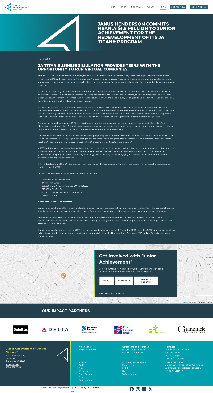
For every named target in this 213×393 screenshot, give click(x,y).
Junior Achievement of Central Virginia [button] (184, 365)
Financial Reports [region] (173, 355)
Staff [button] (81, 365)
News (163, 7)
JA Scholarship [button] (129, 374)
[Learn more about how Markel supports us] (192, 329)
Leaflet (185, 303)
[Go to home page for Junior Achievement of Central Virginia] (20, 7)
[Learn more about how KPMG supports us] (123, 329)
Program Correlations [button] (132, 352)
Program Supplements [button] (133, 349)
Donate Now (178, 7)
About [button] (82, 362)
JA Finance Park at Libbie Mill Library (183, 368)
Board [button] (82, 368)
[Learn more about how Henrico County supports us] (55, 329)
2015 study (45, 148)
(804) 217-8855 (13, 367)
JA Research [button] (85, 371)
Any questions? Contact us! (111, 293)
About (122, 7)
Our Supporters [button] (173, 352)
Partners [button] (170, 347)
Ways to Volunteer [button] (88, 349)
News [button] (81, 377)
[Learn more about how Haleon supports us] (21, 329)
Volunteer (124, 281)
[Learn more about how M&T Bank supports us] (158, 329)
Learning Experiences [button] (134, 362)
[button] (126, 7)
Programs (137, 7)
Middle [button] (125, 368)
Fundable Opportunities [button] (177, 349)
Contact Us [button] (12, 364)
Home (112, 7)
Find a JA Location (174, 371)
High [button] (124, 371)
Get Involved (199, 7)
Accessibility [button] (80, 388)
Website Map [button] (93, 388)
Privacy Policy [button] (67, 388)
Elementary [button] (128, 365)
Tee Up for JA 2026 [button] (174, 358)
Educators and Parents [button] (135, 347)
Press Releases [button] (86, 374)
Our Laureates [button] (86, 380)
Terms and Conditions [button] (50, 388)
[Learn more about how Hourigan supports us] (89, 329)
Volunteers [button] (85, 347)
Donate (107, 281)
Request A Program (146, 280)
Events (150, 7)
